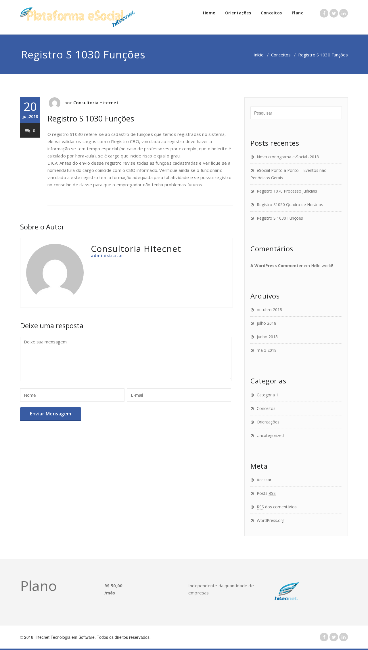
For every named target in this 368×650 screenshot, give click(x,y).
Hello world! (322, 265)
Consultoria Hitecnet (95, 102)
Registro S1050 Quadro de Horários (290, 204)
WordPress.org (270, 520)
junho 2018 (267, 336)
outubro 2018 (269, 309)
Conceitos (271, 13)
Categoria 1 (267, 395)
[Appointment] (77, 17)
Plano (298, 13)
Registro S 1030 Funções (90, 118)
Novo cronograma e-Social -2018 (288, 156)
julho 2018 (266, 323)
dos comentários (277, 507)
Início (259, 55)
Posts (266, 493)
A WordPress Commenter (276, 265)
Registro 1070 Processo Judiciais (287, 191)
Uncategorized (270, 435)
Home (209, 13)
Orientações (238, 13)
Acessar (264, 479)
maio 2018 (267, 350)
